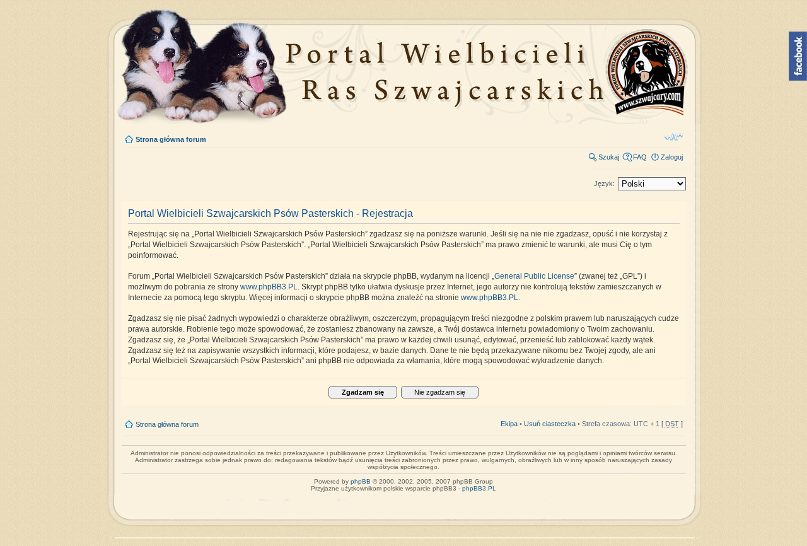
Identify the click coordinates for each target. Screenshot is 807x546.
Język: (604, 183)
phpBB (361, 481)
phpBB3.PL (479, 488)
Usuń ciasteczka (550, 423)
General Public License (534, 276)
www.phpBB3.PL (269, 286)
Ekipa (509, 423)
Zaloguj (672, 157)
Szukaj (608, 157)
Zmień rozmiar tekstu (674, 136)
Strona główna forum (171, 139)
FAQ (640, 157)
